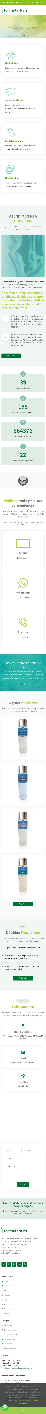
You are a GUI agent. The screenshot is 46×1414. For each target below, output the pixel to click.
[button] (19, 35)
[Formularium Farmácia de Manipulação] (14, 10)
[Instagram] (9, 1264)
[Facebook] (3, 1264)
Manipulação (11, 63)
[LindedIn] (14, 1264)
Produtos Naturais (14, 141)
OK (23, 1410)
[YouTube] (19, 1264)
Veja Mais (23, 904)
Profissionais (8, 1309)
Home (6, 1281)
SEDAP (6, 1313)
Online (23, 553)
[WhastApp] (25, 1264)
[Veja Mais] (39, 754)
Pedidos (7, 1295)
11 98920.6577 (38, 2)
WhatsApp (23, 592)
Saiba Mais (11, 356)
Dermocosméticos (14, 100)
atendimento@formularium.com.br (20, 1368)
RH (5, 1290)
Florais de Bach (12, 178)
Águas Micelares (10, 1348)
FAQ (5, 1299)
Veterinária (8, 1344)
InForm (6, 1304)
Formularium (8, 1286)
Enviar (23, 1184)
